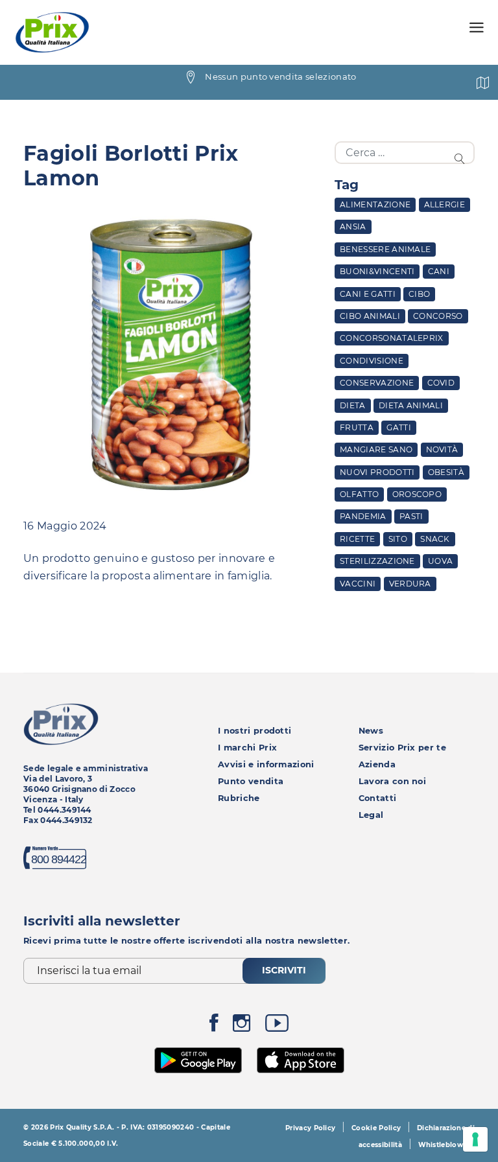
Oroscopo (417, 494)
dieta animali (411, 405)
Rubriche (239, 798)
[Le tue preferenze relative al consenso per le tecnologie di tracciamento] (475, 1139)
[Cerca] (462, 157)
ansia (353, 226)
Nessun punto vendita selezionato (280, 76)
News (371, 731)
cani (438, 271)
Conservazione (377, 383)
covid (441, 383)
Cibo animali (370, 316)
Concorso (438, 316)
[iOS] (300, 1058)
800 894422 (58, 859)
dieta (353, 405)
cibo (419, 294)
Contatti (378, 798)
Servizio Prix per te (402, 747)
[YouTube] (277, 1026)
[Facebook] (214, 1026)
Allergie (445, 204)
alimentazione (375, 204)
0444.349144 (64, 810)
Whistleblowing (446, 1145)
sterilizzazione (377, 561)
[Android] (198, 1058)
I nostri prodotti (254, 731)
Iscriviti (284, 970)
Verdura (410, 583)
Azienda (377, 764)
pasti (411, 516)
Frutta (357, 427)
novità (442, 449)
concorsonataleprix (392, 338)
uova (440, 561)
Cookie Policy (376, 1128)
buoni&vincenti (377, 271)
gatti (398, 427)
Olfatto (359, 494)
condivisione (371, 361)
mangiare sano (376, 449)
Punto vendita (250, 781)
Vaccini (357, 583)
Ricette (357, 539)
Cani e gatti (368, 294)
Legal (371, 815)
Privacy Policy (310, 1128)
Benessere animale (385, 249)
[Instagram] (241, 1026)
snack (435, 539)
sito (397, 539)
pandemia (363, 516)
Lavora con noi (392, 781)
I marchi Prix (247, 747)
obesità (446, 472)
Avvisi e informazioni (266, 764)
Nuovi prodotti (377, 472)
